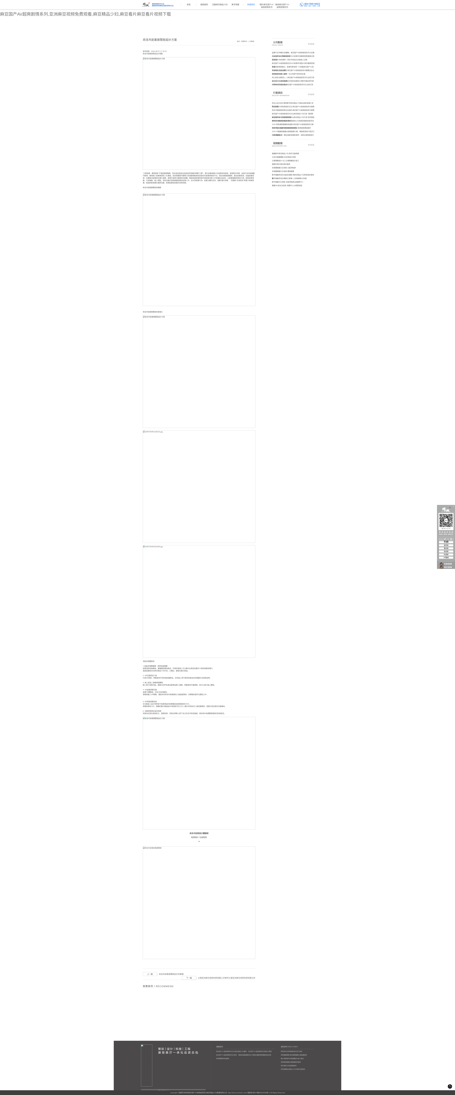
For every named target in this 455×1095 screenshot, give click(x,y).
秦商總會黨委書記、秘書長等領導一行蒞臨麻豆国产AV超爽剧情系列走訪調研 (293, 67)
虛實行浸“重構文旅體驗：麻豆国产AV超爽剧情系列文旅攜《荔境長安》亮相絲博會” (293, 53)
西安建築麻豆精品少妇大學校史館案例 (293, 1069)
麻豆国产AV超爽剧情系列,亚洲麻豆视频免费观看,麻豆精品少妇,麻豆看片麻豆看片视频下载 (85, 14)
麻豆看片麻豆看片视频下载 (446, 539)
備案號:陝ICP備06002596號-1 (258, 1093)
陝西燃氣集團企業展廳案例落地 (291, 1062)
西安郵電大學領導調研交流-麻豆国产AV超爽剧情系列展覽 (293, 107)
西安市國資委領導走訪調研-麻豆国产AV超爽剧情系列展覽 (293, 110)
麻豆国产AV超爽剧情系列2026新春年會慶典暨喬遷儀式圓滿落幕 (293, 56)
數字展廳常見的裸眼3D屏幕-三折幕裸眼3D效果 (289, 178)
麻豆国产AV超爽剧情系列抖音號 (226, 1055)
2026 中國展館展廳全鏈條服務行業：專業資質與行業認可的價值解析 (293, 132)
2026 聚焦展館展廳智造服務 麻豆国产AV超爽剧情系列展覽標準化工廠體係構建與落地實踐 (293, 124)
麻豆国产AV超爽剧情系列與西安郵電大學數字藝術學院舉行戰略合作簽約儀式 (293, 81)
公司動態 (251, 41)
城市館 (446, 545)
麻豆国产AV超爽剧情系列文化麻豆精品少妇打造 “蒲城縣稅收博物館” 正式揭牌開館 (292, 114)
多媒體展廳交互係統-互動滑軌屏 (284, 168)
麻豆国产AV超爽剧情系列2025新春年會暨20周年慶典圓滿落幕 (293, 63)
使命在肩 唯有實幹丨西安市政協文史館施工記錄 (289, 60)
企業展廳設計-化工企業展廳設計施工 (285, 161)
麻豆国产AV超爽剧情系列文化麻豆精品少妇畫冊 (231, 1051)
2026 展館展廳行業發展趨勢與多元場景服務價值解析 (291, 128)
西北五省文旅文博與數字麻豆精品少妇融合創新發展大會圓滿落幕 (292, 103)
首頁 (238, 41)
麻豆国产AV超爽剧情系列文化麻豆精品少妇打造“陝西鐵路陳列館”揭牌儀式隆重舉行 (293, 117)
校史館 (446, 551)
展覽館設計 (155, 54)
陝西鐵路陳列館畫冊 (222, 1058)
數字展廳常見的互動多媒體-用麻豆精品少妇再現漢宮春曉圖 (293, 175)
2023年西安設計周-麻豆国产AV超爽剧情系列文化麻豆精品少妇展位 (292, 85)
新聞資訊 (244, 41)
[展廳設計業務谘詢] (446, 559)
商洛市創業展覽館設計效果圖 (171, 974)
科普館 (446, 554)
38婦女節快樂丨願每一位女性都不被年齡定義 (288, 74)
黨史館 (446, 548)
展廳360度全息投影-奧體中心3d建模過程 (287, 185)
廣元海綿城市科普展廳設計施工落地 (292, 1058)
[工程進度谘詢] (446, 565)
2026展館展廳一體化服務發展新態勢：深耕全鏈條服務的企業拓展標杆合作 (293, 135)
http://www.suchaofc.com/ (237, 1093)
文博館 (446, 542)
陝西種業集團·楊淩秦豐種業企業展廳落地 (294, 1055)
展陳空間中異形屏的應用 (281, 164)
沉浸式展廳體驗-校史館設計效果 (284, 157)
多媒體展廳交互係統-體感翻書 (283, 171)
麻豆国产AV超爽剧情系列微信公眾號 (260, 1051)
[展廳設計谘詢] (446, 562)
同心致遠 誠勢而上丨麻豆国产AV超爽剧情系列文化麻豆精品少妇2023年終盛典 (293, 78)
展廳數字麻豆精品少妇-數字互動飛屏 (285, 153)
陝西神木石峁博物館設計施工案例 (291, 1051)
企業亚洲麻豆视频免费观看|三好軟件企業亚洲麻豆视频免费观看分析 (226, 978)
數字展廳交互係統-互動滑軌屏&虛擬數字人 (287, 182)
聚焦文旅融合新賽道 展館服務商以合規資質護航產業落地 (293, 121)
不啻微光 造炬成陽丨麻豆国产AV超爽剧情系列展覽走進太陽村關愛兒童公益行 (293, 70)
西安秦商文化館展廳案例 (288, 1066)
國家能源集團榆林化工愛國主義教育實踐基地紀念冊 (254, 1055)
